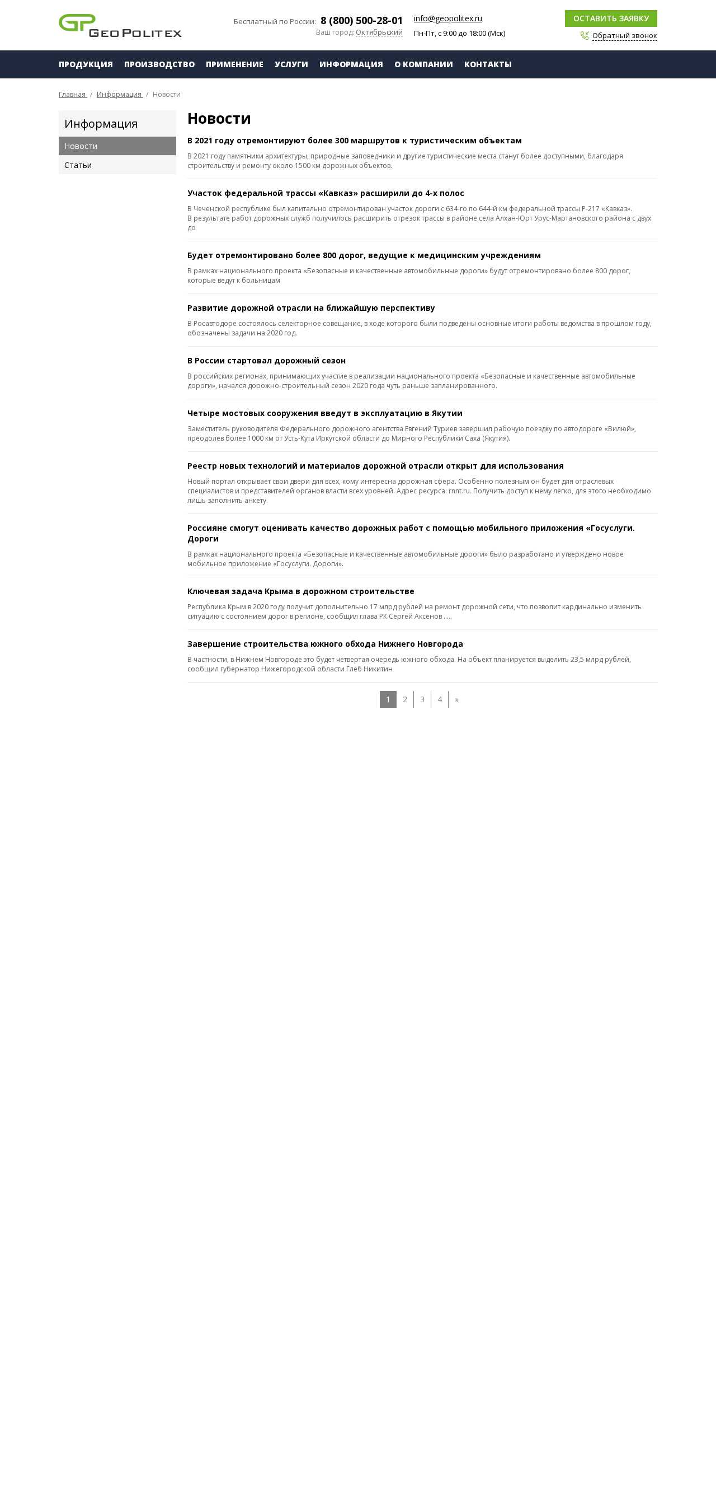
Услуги (291, 64)
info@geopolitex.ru (448, 18)
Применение (234, 64)
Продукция (86, 64)
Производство (159, 64)
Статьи (78, 165)
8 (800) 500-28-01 (362, 20)
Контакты (488, 64)
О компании (423, 64)
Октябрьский (379, 32)
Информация (351, 64)
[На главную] (120, 25)
